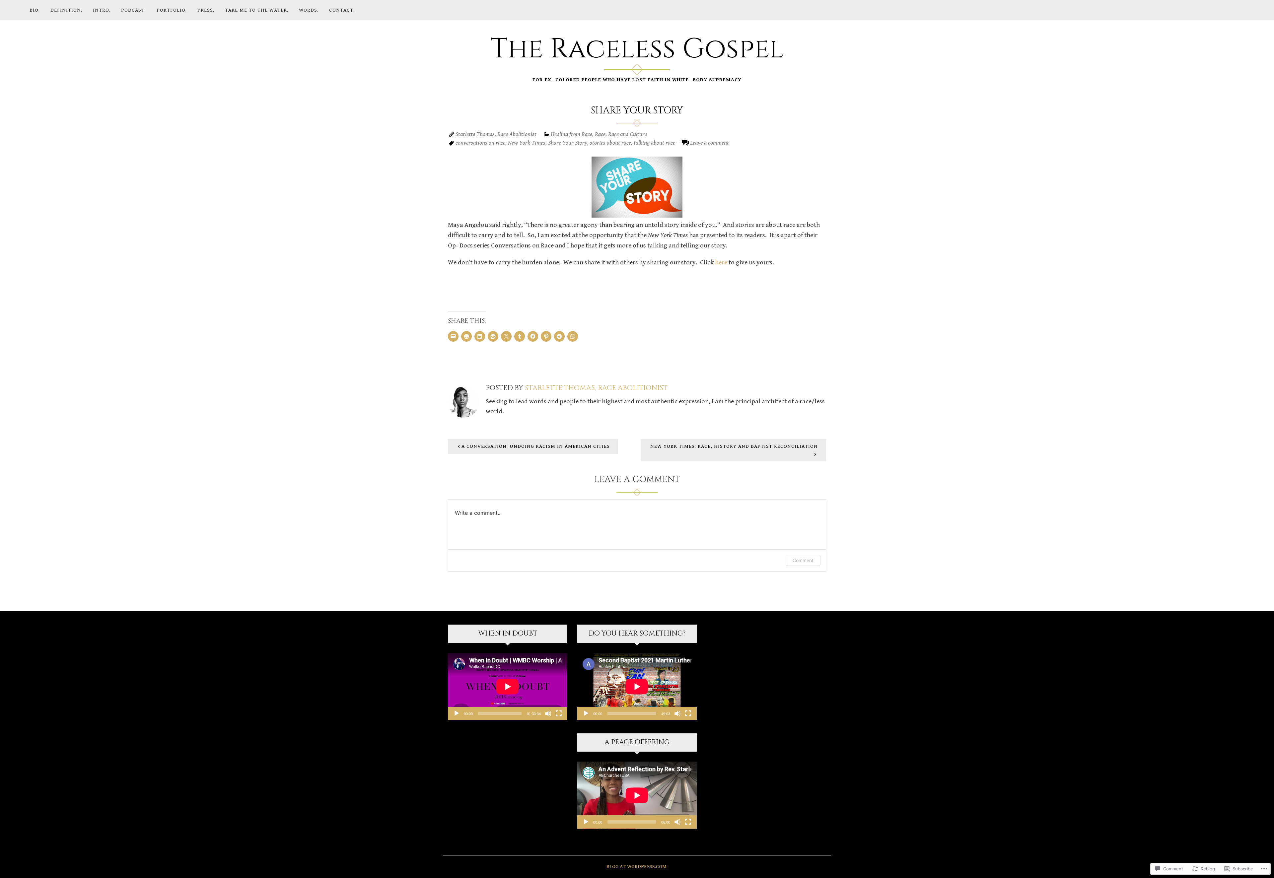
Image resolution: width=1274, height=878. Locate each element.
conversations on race (480, 142)
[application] (507, 686)
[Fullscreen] (558, 713)
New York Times (526, 142)
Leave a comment (709, 142)
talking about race (654, 142)
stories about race (610, 142)
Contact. (342, 10)
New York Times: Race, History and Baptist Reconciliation (734, 446)
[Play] (456, 713)
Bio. (35, 10)
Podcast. (133, 10)
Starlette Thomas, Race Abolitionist (496, 134)
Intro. (101, 10)
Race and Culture (627, 134)
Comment (803, 560)
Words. (308, 10)
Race (600, 134)
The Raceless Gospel (637, 49)
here (721, 262)
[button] (637, 187)
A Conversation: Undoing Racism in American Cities (535, 446)
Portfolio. (172, 10)
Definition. (66, 10)
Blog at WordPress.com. (637, 866)
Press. (205, 10)
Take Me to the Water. (256, 10)
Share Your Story (567, 142)
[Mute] (548, 713)
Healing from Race (571, 134)
